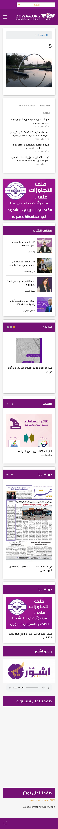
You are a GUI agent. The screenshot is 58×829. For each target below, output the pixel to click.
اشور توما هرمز (29, 271)
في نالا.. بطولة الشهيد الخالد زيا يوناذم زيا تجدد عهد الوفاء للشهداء (30, 146)
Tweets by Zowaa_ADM (42, 800)
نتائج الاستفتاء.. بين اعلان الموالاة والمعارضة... (35, 453)
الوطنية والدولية (27, 105)
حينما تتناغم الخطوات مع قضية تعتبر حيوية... (21, 283)
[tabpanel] (29, 357)
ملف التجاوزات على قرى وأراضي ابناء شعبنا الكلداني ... (30, 635)
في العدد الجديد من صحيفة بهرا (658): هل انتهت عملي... (30, 568)
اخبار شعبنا (44, 105)
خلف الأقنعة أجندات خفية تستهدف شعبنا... (23, 243)
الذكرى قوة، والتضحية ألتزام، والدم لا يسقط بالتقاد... (22, 302)
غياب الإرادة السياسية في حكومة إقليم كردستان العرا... (22, 263)
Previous (12, 403)
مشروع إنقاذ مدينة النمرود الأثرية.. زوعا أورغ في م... (30, 369)
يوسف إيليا (31, 251)
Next (7, 403)
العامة (46, 112)
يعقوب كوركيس (29, 310)
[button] (36, 4)
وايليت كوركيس (29, 291)
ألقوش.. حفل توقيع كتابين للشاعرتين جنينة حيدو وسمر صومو (30, 121)
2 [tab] (10, 327)
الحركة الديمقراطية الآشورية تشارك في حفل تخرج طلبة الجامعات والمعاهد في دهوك (29, 134)
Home (41, 35)
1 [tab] (13, 327)
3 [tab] (7, 327)
